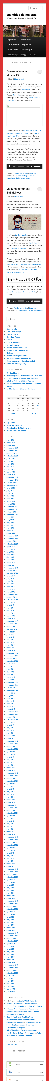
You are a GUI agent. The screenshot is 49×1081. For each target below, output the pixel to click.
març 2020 (10, 560)
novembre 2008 (12, 903)
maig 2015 (10, 698)
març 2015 (10, 703)
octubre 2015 (11, 687)
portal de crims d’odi (18, 248)
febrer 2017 (11, 647)
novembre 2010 (12, 839)
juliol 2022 (11, 488)
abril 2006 (10, 983)
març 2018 (10, 613)
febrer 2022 (11, 501)
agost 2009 (11, 879)
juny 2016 (10, 666)
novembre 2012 (12, 775)
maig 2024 (10, 440)
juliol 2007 (11, 946)
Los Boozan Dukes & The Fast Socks (22, 292)
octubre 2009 (11, 874)
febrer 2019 (11, 589)
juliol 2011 (11, 818)
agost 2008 (11, 911)
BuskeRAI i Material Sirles (29, 1001)
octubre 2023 (11, 453)
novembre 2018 (12, 594)
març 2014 (10, 733)
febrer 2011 (11, 831)
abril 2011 (10, 826)
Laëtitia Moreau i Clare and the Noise (21, 389)
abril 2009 (10, 890)
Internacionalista (13, 342)
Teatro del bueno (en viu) (16, 363)
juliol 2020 (11, 549)
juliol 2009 (11, 882)
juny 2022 (10, 490)
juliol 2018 (11, 602)
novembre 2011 (12, 807)
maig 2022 (10, 493)
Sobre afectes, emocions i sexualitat (21, 361)
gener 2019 (11, 592)
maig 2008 (10, 919)
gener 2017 (11, 650)
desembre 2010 (12, 837)
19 (38, 406)
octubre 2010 (11, 842)
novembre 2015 (12, 685)
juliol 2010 (11, 850)
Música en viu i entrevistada (17, 350)
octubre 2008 (11, 906)
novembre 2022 (12, 480)
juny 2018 (10, 605)
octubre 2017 (11, 626)
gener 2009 (11, 898)
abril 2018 (10, 610)
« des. (13, 413)
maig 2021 (10, 522)
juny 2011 (10, 821)
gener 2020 (11, 565)
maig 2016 (10, 669)
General (20, 176)
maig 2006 (10, 981)
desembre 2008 (12, 901)
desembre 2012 (12, 773)
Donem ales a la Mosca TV (17, 73)
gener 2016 (11, 680)
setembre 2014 (12, 720)
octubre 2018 (11, 597)
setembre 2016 (12, 661)
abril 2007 (10, 954)
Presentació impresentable (17, 355)
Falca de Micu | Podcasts (16, 1009)
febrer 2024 (11, 442)
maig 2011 (10, 823)
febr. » (34, 413)
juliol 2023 (11, 458)
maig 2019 (10, 581)
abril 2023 (10, 466)
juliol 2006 (11, 975)
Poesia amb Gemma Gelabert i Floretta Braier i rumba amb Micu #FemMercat (23, 1011)
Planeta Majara (26, 50)
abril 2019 (10, 584)
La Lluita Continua (21, 235)
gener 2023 (11, 474)
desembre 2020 (12, 536)
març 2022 (10, 498)
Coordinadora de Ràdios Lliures (19, 428)
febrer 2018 (11, 616)
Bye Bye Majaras (13, 373)
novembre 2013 (12, 743)
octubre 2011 (11, 810)
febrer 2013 (11, 767)
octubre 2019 (11, 570)
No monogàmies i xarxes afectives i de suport (24, 375)
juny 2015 (10, 696)
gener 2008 (11, 930)
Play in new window (21, 173)
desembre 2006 (12, 965)
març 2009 (10, 893)
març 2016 (10, 674)
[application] (25, 166)
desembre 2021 (12, 506)
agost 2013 (11, 751)
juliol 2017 (11, 634)
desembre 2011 (12, 805)
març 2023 (10, 469)
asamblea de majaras (22, 14)
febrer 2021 (11, 530)
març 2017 (10, 645)
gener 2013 (11, 770)
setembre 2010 (12, 845)
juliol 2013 (11, 754)
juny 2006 (10, 978)
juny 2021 (10, 520)
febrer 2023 (11, 472)
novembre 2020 (12, 538)
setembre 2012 (12, 781)
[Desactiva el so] (32, 166)
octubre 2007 (11, 938)
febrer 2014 (11, 736)
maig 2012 (10, 791)
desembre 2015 (12, 682)
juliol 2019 (11, 576)
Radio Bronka (26, 89)
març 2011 (10, 829)
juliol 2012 (11, 786)
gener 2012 (11, 802)
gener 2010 (11, 866)
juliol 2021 (11, 517)
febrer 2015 (11, 706)
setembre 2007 (12, 941)
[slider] (37, 166)
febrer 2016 (11, 677)
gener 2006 (11, 991)
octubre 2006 (11, 970)
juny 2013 (10, 757)
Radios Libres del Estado (16, 430)
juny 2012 (10, 789)
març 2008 (10, 925)
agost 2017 (11, 632)
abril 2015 (10, 701)
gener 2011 (11, 834)
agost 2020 (11, 546)
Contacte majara (25, 39)
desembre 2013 (12, 741)
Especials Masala (13, 337)
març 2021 (10, 528)
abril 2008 (10, 922)
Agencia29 (11, 422)
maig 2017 (10, 640)
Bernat (9, 1003)
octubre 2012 (11, 778)
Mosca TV (16, 95)
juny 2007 (10, 949)
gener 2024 (11, 445)
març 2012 (10, 797)
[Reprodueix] (10, 166)
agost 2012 (11, 783)
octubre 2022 (11, 482)
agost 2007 (11, 943)
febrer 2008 (11, 927)
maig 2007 (10, 951)
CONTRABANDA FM (14, 425)
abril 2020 (10, 557)
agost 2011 (11, 815)
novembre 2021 (12, 509)
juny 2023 (10, 461)
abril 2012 (10, 794)
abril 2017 (10, 642)
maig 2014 (10, 727)
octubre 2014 (11, 717)
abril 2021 (10, 525)
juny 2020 (10, 552)
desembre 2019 (12, 568)
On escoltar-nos (12, 50)
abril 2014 (10, 730)
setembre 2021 (12, 514)
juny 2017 (10, 637)
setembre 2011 (12, 813)
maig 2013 (10, 760)
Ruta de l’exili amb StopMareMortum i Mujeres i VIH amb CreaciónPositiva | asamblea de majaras (21, 1019)
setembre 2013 (12, 749)
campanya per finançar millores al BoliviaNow (24, 264)
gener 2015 (11, 709)
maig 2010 (10, 855)
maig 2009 (10, 887)
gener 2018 (11, 618)
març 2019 (10, 586)
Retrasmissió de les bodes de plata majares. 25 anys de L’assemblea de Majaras (24, 1025)
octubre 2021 (11, 512)
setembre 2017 (12, 629)
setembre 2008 (12, 909)
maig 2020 (10, 554)
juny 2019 (10, 578)
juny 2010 (10, 853)
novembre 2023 (12, 450)
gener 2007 (11, 962)
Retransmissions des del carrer (19, 358)
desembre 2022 (12, 477)
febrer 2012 (11, 800)
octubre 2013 (11, 746)
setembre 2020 (12, 544)
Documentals (22, 310)
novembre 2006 (12, 967)
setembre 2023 (12, 456)
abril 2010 (10, 858)
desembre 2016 (12, 653)
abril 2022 (10, 496)
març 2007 (10, 957)
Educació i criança (14, 331)
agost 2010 (11, 847)
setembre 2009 (12, 877)
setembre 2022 (12, 485)
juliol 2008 (11, 914)
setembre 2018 (12, 600)
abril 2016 (10, 672)
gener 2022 (11, 504)
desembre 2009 (12, 869)
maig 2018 (10, 608)
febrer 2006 (11, 989)
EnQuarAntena (12, 334)
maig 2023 (10, 464)
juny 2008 (10, 917)
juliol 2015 (11, 693)
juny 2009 (10, 885)
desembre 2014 (12, 711)
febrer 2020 (11, 562)
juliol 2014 (11, 722)
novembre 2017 (12, 624)
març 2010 (10, 861)
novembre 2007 (12, 935)
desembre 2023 (12, 448)
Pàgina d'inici (11, 39)
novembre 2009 (12, 871)
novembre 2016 (12, 656)
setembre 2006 (12, 973)
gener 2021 (11, 533)
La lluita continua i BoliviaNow (18, 190)
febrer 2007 (11, 959)
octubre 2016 (11, 658)
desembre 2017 (12, 621)
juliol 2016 (11, 664)
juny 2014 (10, 725)
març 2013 (10, 765)
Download (32, 173)
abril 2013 (10, 762)
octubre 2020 (11, 541)
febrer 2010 (11, 863)
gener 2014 (11, 738)
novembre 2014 (12, 714)
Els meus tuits (12, 1045)
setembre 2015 (12, 690)
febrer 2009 (11, 895)
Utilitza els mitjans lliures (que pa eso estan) (22, 55)
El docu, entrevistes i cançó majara (19, 45)
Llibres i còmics (13, 345)
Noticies (10, 353)
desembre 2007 (12, 933)
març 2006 (10, 986)
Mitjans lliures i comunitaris (17, 347)
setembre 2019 (12, 573)
